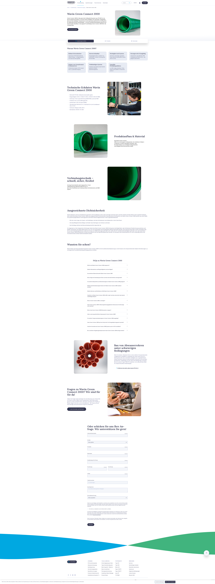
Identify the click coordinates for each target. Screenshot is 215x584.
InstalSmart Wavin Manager (107, 573)
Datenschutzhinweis (97, 514)
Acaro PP (117, 573)
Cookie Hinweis (132, 573)
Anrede (88, 440)
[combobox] (126, 3)
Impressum (131, 569)
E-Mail (107, 473)
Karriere (131, 563)
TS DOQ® (117, 575)
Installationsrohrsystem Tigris (94, 575)
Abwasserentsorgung (81, 7)
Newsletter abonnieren (134, 567)
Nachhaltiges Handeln (133, 565)
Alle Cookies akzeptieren (170, 581)
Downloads (135, 41)
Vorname (107, 446)
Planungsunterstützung (107, 571)
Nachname (107, 453)
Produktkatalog (73, 7)
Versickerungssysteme (92, 569)
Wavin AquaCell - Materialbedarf (108, 567)
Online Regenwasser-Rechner (108, 563)
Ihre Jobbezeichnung (91, 495)
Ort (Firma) (118, 467)
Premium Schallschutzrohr (93, 573)
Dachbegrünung (91, 567)
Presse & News (105, 575)
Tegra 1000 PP (118, 571)
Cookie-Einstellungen (159, 581)
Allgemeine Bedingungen (134, 571)
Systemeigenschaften (81, 41)
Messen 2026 (132, 575)
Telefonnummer (90, 480)
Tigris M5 (117, 565)
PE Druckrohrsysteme (92, 563)
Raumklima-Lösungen (92, 571)
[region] (107, 582)
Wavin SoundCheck (106, 569)
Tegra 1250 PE (118, 569)
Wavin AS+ (117, 567)
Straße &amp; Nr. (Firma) (107, 460)
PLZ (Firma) (97, 467)
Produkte (108, 41)
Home (68, 7)
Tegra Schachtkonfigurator (107, 565)
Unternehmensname (107, 433)
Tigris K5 (117, 563)
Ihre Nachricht (90, 487)
